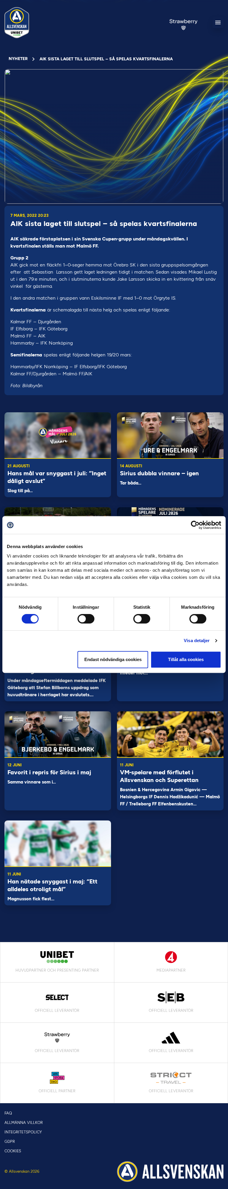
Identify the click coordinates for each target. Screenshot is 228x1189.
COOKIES (12, 1151)
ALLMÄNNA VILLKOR (23, 1122)
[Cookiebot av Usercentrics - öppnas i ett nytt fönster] (195, 525)
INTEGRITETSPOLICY (23, 1132)
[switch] (85, 618)
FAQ (8, 1113)
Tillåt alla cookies (186, 659)
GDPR (9, 1141)
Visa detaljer (197, 640)
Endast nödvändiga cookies (113, 659)
